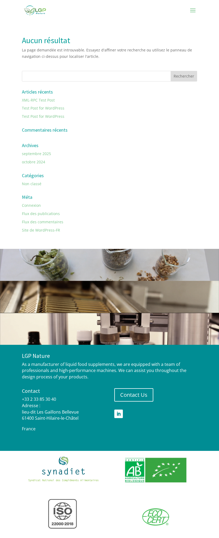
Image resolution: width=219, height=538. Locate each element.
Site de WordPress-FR (41, 230)
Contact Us (133, 394)
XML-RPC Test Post (38, 100)
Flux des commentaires (42, 221)
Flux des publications (41, 213)
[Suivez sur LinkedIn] (118, 414)
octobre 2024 (33, 161)
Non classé (31, 183)
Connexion (31, 205)
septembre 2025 (36, 153)
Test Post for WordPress (43, 108)
